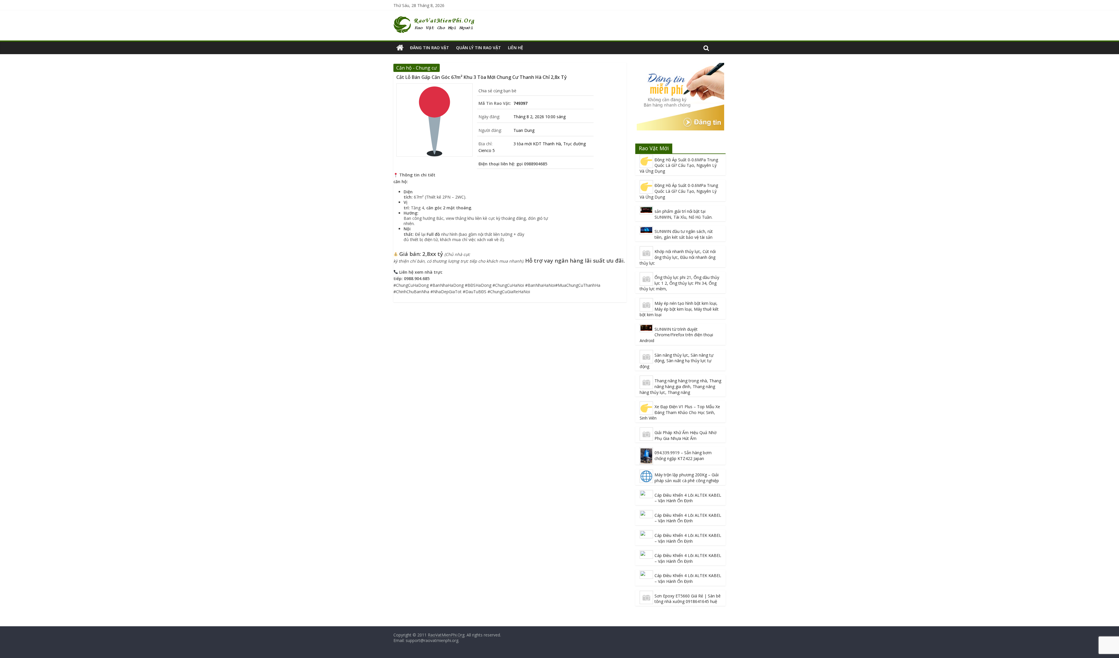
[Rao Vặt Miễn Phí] (400, 48)
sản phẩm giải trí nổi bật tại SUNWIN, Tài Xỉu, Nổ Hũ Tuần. (683, 214)
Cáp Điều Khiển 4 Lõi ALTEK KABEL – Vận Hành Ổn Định (687, 498)
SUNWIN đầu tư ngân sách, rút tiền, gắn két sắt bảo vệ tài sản (683, 234)
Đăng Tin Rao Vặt (429, 47)
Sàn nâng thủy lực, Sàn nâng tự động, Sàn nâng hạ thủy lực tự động (676, 360)
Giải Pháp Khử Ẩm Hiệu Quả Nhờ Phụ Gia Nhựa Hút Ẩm (685, 435)
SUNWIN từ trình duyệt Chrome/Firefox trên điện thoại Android (676, 334)
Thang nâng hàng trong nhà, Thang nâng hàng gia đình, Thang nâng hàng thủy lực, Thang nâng (680, 386)
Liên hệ (515, 47)
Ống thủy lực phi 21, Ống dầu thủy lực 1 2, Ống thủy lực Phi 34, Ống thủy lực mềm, (679, 283)
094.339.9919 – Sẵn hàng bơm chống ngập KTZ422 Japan (683, 455)
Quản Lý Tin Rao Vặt (478, 47)
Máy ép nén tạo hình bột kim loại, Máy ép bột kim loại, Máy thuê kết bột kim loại (679, 308)
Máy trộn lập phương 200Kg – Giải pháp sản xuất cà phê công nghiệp (686, 477)
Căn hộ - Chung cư (416, 68)
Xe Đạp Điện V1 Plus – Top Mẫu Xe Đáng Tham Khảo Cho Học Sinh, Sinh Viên (680, 412)
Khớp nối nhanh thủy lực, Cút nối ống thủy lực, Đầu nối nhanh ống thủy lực (678, 257)
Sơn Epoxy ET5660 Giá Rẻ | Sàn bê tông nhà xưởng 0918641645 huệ (687, 598)
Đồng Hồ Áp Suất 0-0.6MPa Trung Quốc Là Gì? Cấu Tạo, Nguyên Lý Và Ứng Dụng (679, 165)
